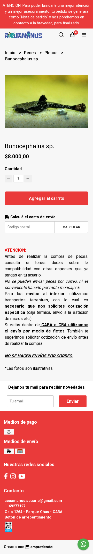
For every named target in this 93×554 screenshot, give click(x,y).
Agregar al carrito (46, 198)
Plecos (51, 52)
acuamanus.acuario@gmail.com (33, 501)
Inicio (11, 52)
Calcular (71, 227)
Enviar (73, 401)
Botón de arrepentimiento (28, 517)
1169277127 (15, 506)
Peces (30, 52)
